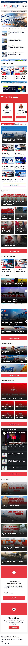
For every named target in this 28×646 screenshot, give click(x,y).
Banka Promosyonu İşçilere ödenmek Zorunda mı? (7, 285)
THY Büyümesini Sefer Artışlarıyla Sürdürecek (6, 333)
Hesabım (13, 639)
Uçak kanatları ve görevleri (9, 521)
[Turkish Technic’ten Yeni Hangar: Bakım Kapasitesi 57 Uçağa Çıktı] (8, 176)
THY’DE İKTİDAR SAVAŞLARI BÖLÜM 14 (21, 408)
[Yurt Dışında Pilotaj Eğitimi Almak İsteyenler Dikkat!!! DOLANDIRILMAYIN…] (14, 295)
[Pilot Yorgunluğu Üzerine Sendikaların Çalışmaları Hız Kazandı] (14, 241)
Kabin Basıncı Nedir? (7, 493)
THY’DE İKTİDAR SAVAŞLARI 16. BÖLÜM (12, 398)
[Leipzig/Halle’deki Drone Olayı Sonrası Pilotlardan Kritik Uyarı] (14, 137)
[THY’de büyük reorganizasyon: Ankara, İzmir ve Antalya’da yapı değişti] (14, 317)
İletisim (2, 641)
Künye (8, 639)
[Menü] (2, 6)
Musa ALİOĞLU (21, 110)
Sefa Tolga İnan (7, 110)
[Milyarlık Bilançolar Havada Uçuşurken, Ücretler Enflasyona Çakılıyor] (14, 47)
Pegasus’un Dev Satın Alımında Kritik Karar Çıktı (7, 361)
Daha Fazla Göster (14, 185)
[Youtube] (8, 643)
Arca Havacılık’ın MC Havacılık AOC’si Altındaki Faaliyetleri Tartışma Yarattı (20, 218)
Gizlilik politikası (19, 639)
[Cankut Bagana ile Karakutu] (14, 468)
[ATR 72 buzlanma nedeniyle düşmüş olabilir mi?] (14, 530)
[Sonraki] (26, 73)
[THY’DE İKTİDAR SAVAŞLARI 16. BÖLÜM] (14, 391)
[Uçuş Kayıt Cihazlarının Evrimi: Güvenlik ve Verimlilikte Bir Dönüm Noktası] (14, 544)
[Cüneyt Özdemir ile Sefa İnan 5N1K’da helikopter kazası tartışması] (14, 455)
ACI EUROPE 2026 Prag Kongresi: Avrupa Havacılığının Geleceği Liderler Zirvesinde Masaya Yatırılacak (13, 203)
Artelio (20, 636)
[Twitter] (5, 643)
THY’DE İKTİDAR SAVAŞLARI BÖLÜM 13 (7, 417)
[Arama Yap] (23, 6)
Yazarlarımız (3, 639)
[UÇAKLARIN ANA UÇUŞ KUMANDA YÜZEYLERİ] (14, 502)
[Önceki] (2, 73)
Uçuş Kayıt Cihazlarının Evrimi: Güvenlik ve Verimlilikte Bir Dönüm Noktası (13, 548)
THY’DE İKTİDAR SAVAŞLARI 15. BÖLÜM (6, 408)
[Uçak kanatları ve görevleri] (14, 516)
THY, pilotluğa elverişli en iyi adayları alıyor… (19, 285)
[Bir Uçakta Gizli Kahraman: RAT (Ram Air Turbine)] (14, 558)
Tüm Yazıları (7, 117)
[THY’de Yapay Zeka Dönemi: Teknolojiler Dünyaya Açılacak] (20, 163)
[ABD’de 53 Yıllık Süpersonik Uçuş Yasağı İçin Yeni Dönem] (20, 176)
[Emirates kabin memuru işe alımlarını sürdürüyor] (21, 266)
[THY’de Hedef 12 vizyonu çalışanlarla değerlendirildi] (21, 73)
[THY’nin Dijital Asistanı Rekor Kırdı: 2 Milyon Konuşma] (14, 20)
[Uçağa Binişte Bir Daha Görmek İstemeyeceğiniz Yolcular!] (14, 54)
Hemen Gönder (14, 627)
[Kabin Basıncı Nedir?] (14, 488)
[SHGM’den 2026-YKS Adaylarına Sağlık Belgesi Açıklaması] (8, 163)
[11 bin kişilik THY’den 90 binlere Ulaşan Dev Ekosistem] (7, 266)
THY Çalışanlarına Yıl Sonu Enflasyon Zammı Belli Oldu (7, 230)
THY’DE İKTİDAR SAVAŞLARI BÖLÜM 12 (21, 417)
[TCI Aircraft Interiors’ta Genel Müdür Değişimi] (20, 150)
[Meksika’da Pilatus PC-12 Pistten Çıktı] (14, 33)
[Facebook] (2, 643)
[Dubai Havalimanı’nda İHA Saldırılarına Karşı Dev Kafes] (14, 40)
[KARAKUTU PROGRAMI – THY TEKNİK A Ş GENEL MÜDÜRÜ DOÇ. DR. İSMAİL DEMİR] (14, 461)
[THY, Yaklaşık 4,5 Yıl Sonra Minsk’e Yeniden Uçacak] (7, 73)
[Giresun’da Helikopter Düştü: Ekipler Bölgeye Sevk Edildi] (8, 150)
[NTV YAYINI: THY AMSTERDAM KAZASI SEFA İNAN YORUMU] (14, 448)
